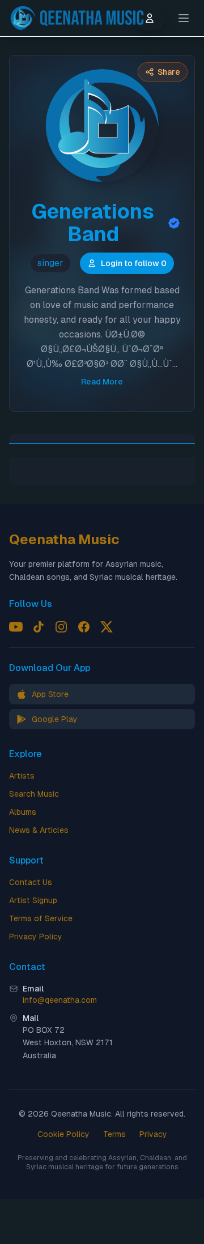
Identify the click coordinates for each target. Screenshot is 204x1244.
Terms (114, 1134)
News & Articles (39, 830)
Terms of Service (41, 918)
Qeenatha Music (64, 539)
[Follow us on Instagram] (61, 627)
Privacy (153, 1134)
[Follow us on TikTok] (38, 627)
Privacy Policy (35, 936)
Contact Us (30, 882)
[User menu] (149, 18)
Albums (22, 811)
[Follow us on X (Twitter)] (106, 627)
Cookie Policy (63, 1134)
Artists (22, 775)
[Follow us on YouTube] (16, 627)
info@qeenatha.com (60, 999)
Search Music (34, 793)
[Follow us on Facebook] (84, 627)
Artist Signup (33, 900)
